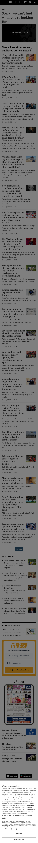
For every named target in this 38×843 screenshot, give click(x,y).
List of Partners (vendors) (9, 829)
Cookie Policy (30, 805)
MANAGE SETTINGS (19, 839)
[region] (19, 811)
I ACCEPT (19, 834)
